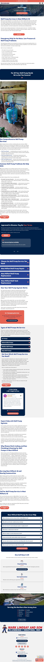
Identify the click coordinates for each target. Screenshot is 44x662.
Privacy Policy (25, 659)
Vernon (20, 615)
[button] (7, 410)
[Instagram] (19, 647)
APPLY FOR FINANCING (6, 235)
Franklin (28, 610)
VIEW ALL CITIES (22, 619)
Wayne (27, 615)
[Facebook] (16, 647)
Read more (14, 406)
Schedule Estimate (22, 643)
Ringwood (21, 614)
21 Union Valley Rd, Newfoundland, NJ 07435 (22, 652)
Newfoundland (29, 612)
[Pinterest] (22, 647)
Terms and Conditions (20, 659)
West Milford (21, 610)
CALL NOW (19, 34)
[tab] (22, 518)
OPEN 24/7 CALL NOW (22, 1)
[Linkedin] (25, 647)
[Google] (28, 647)
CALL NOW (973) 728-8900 (22, 13)
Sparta (27, 614)
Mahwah (20, 612)
